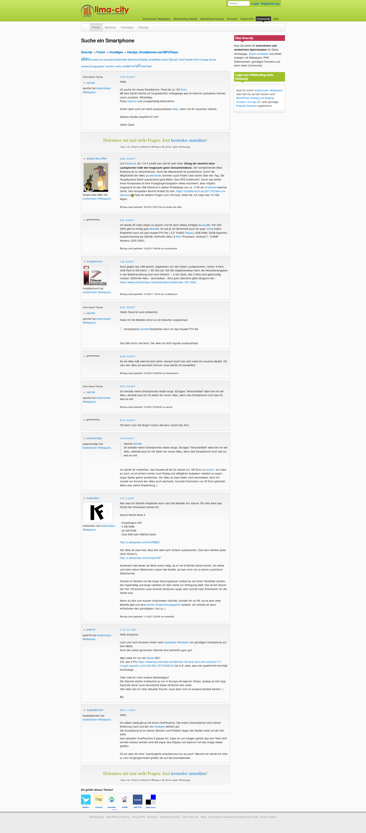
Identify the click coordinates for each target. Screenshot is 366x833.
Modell (153, 229)
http (171, 59)
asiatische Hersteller (176, 642)
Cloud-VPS (247, 19)
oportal (91, 82)
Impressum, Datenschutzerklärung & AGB (233, 817)
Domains (232, 19)
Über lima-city (190, 817)
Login (255, 3)
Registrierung (270, 3)
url (137, 65)
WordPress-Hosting (212, 19)
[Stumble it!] (113, 808)
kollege (204, 59)
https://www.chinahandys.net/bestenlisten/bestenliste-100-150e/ (158, 282)
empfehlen (154, 59)
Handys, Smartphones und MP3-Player (152, 52)
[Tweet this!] (87, 808)
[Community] (87, 25)
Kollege (159, 726)
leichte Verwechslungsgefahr (163, 604)
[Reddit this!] (126, 808)
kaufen (189, 59)
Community (263, 19)
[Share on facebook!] (139, 808)
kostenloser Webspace (156, 19)
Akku (176, 109)
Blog (203, 817)
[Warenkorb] (282, 16)
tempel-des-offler (97, 158)
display (143, 59)
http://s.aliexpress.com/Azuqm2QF (140, 558)
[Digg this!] (100, 808)
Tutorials (143, 27)
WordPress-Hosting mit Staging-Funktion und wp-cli (255, 100)
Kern (179, 236)
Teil (212, 195)
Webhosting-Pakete (185, 19)
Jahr (209, 229)
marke (118, 66)
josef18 (91, 629)
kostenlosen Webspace (97, 198)
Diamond (130, 163)
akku (86, 58)
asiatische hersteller (102, 59)
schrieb (144, 329)
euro (165, 59)
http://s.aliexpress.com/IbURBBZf (139, 542)
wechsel (146, 66)
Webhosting (97, 817)
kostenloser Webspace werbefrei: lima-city (119, 11)
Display (189, 233)
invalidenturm (95, 261)
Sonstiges (116, 52)
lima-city (86, 52)
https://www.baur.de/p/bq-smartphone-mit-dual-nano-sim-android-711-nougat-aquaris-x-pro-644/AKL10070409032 (171, 663)
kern (197, 59)
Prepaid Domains (246, 106)
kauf (181, 59)
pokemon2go (94, 438)
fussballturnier (95, 710)
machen (109, 66)
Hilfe (276, 19)
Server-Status (268, 817)
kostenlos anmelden (188, 140)
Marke (150, 658)
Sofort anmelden (259, 54)
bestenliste (120, 59)
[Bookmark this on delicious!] (152, 808)
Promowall (127, 27)
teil (133, 66)
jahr (176, 59)
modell (126, 66)
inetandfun (93, 498)
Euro (184, 89)
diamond (133, 59)
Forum (96, 27)
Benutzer (110, 27)
